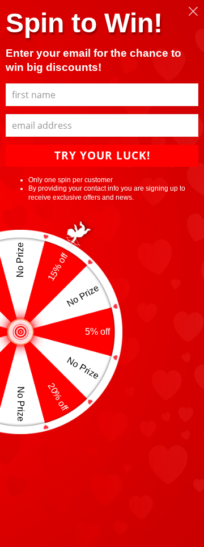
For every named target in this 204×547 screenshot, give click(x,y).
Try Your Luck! (102, 155)
